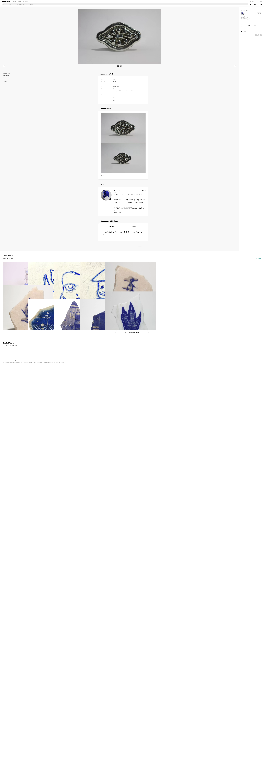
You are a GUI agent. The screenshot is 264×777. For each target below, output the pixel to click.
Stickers (134, 226)
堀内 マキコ (117, 190)
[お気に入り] (52, 263)
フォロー (259, 13)
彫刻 (114, 100)
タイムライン (26, 1)
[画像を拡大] (123, 128)
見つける (20, 1)
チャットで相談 (259, 4)
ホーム (14, 1)
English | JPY (251, 1)
